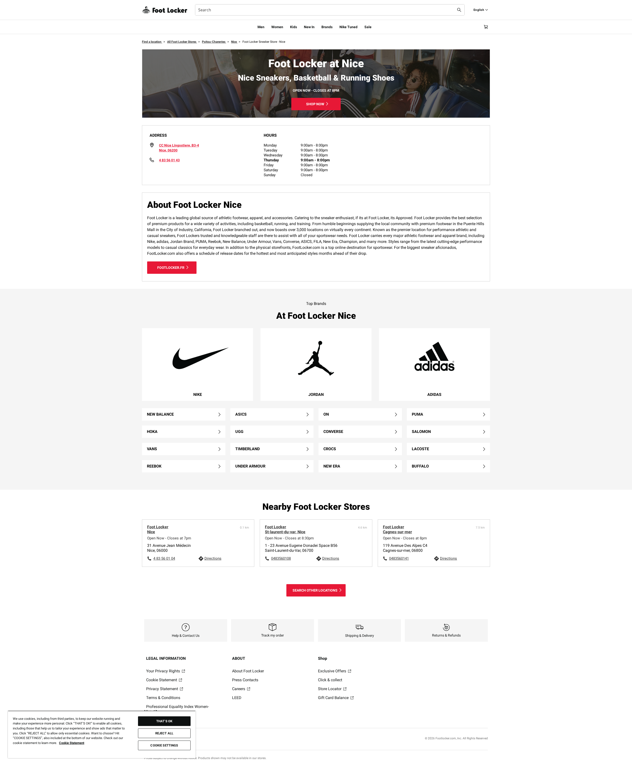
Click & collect (330, 680)
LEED (236, 697)
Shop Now (315, 104)
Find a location (152, 41)
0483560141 (399, 558)
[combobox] (329, 9)
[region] (102, 734)
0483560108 (281, 558)
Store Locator (330, 688)
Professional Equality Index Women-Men (176, 709)
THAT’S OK (164, 721)
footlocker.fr (170, 268)
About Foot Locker (248, 671)
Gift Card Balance (334, 697)
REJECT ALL (164, 733)
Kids (293, 27)
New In (309, 27)
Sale (368, 27)
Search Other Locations (315, 590)
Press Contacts (245, 680)
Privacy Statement (162, 688)
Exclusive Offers (332, 671)
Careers (239, 688)
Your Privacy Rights (163, 671)
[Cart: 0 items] (486, 27)
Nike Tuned (348, 27)
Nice (234, 41)
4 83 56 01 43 (169, 160)
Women (277, 27)
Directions (212, 558)
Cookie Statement (162, 680)
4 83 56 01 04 (164, 558)
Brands (327, 27)
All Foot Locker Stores (182, 41)
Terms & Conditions (163, 697)
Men (260, 27)
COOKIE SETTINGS (164, 745)
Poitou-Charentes (214, 41)
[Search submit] (459, 9)
